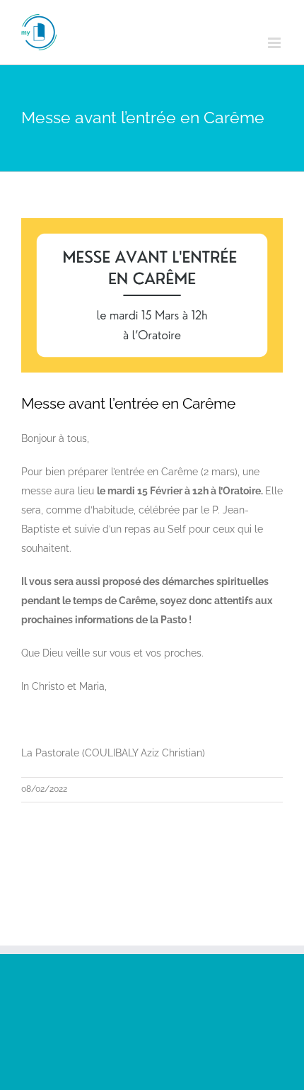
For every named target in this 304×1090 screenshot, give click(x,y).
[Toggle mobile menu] (275, 42)
